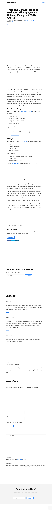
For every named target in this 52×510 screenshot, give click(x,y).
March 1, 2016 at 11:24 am (12, 319)
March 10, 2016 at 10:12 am (13, 364)
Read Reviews (10, 237)
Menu (44, 2)
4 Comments (32, 20)
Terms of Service (41, 507)
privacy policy (19, 459)
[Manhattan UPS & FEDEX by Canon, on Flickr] (23, 24)
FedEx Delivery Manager (26, 111)
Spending (26, 20)
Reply (7, 312)
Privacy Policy (34, 507)
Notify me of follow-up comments (14, 422)
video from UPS (15, 163)
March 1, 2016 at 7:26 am (12, 303)
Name (7, 410)
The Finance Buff (11, 2)
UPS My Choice (23, 141)
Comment (8, 390)
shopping (13, 21)
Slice (36, 67)
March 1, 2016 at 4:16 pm (12, 336)
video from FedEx (15, 135)
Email (7, 416)
